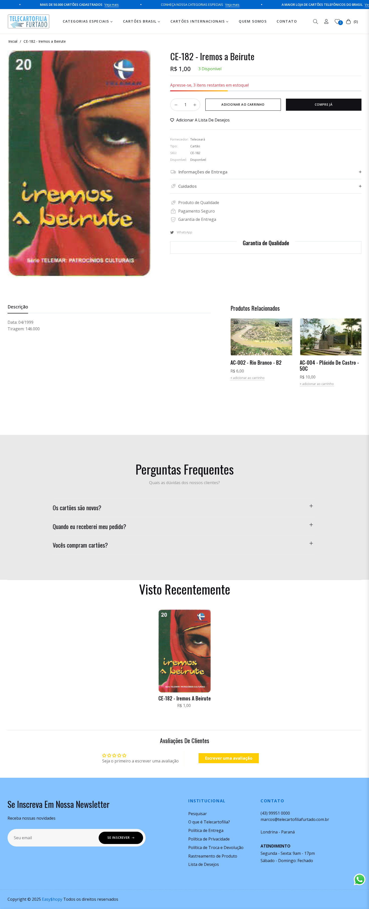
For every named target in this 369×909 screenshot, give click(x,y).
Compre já (324, 104)
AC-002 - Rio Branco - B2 (255, 362)
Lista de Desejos (203, 864)
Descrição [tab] (18, 307)
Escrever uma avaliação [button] (228, 758)
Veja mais (89, 4)
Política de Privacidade (209, 839)
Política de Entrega (205, 830)
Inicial (12, 41)
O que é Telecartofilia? (209, 822)
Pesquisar (197, 813)
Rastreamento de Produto (212, 856)
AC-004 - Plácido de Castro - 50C (329, 365)
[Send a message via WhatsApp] (359, 879)
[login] (326, 21)
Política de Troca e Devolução (215, 847)
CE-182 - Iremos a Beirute (184, 698)
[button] (315, 21)
